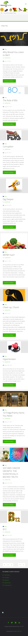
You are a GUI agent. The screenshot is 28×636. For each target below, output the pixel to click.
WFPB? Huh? (9, 254)
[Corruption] (14, 135)
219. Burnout (5, 580)
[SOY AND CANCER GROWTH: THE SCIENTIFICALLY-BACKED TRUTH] (14, 455)
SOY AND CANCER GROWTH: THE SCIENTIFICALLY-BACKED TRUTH (11, 472)
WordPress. (19, 631)
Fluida (13, 631)
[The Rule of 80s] (14, 90)
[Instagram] (15, 622)
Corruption (8, 146)
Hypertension (9, 359)
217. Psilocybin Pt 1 (7, 585)
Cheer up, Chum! (11, 307)
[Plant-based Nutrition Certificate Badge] (3, 612)
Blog (5, 49)
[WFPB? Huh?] (14, 247)
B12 (4, 529)
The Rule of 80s (10, 100)
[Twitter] (12, 622)
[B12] (14, 517)
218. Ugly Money (6, 582)
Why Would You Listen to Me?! (13, 54)
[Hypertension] (14, 347)
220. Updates (5, 577)
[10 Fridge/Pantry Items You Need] (14, 400)
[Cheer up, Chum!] (14, 295)
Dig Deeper (8, 199)
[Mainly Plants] (6, 4)
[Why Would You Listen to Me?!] (14, 39)
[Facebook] (8, 622)
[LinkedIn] (19, 622)
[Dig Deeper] (14, 186)
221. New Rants (6, 575)
